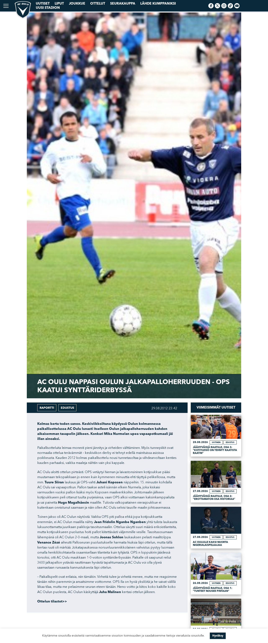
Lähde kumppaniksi (158, 3)
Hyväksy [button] (217, 636)
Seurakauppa (122, 3)
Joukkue (77, 3)
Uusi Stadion (48, 7)
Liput (59, 3)
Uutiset (43, 3)
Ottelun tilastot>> (52, 601)
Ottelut (97, 3)
